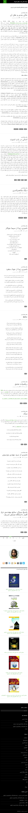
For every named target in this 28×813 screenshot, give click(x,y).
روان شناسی (25, 754)
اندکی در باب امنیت (18, 139)
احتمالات (25, 737)
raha (26, 805)
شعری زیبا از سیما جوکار (16, 228)
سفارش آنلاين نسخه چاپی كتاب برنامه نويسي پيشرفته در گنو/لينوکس (14, 695)
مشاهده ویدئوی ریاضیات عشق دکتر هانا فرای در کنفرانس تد (14, 398)
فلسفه (25, 444)
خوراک (26, 787)
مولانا (26, 721)
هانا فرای (6, 392)
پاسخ (25, 532)
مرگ (25, 414)
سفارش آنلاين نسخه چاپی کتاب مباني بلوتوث (14, 672)
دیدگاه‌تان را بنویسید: (15, 17)
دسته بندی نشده (24, 752)
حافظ (25, 317)
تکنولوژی (25, 747)
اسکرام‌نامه (22, 800)
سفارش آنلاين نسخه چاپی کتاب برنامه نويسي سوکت (14, 652)
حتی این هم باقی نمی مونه (11, 420)
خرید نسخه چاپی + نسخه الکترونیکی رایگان (14, 589)
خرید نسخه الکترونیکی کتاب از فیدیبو (14, 611)
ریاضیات (25, 403)
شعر (25, 258)
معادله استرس (24, 719)
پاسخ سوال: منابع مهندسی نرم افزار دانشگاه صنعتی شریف (14, 513)
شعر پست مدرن (24, 762)
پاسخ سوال (25, 740)
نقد (26, 781)
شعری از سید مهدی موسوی (14, 455)
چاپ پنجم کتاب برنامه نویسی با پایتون (17, 805)
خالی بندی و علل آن (18, 15)
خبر (26, 750)
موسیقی (25, 777)
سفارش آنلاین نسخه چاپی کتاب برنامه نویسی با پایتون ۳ (14, 610)
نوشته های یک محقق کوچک (20, 1)
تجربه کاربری (24, 742)
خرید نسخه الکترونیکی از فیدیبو (14, 590)
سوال (22, 532)
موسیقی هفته (25, 779)
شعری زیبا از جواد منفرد (16, 269)
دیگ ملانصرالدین (20, 190)
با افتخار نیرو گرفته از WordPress (22, 811)
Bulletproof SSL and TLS (13, 154)
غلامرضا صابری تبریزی (23, 795)
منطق (26, 774)
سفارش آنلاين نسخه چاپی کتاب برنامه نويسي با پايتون (14, 632)
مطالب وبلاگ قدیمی (24, 12)
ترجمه (26, 745)
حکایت (25, 217)
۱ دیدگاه (18, 416)
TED (2, 390)
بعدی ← (14, 540)
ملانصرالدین (20, 217)
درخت (26, 728)
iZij (26, 802)
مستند (26, 769)
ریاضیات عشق (21, 384)
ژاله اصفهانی (18, 426)
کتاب (26, 767)
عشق (21, 403)
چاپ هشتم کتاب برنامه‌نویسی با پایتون (20, 726)
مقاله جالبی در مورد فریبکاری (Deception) (18, 23)
